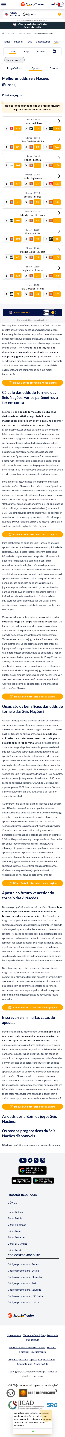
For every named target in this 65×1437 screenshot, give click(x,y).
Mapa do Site (41, 1363)
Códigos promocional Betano (23, 1264)
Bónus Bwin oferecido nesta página (35, 696)
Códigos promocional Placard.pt (25, 1276)
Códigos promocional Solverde (24, 1289)
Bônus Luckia (15, 1249)
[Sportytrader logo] (32, 1315)
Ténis (29, 41)
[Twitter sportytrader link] (36, 1160)
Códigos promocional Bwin (22, 1283)
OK (33, 1431)
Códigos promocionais (24, 1254)
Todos (6, 41)
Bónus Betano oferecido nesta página (35, 1007)
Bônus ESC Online (17, 1243)
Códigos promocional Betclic (23, 1270)
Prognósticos (14, 68)
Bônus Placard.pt (17, 1224)
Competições (13, 59)
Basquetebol (43, 41)
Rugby (57, 41)
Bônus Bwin (14, 1230)
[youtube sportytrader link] (23, 1160)
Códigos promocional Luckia (23, 1302)
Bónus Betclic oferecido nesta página (35, 382)
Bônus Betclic (15, 1218)
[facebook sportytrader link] (30, 1160)
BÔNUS (12, 1202)
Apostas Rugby (24, 33)
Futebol (18, 41)
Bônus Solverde (16, 1237)
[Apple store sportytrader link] (21, 1180)
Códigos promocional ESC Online (26, 1295)
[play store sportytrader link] (43, 1180)
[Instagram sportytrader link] (43, 1160)
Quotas (11, 33)
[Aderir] (53, 4)
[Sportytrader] (3, 33)
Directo (54, 68)
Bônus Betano (15, 1211)
